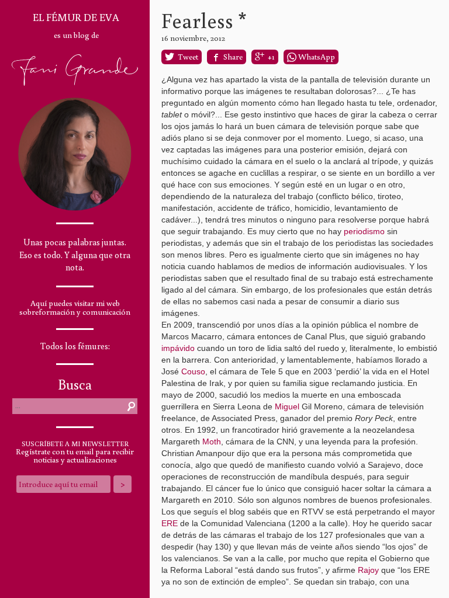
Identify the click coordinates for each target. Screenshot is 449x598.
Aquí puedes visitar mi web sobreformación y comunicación (74, 307)
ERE (169, 523)
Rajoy (368, 570)
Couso (193, 371)
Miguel (287, 406)
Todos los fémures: (75, 346)
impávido (178, 348)
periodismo (364, 231)
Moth (211, 441)
